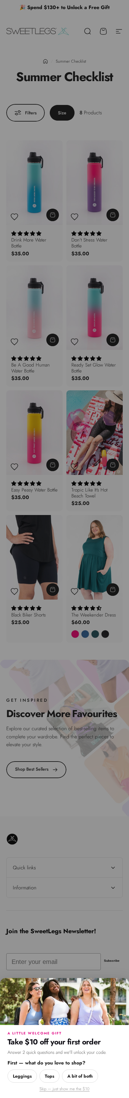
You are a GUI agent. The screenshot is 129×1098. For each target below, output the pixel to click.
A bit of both (80, 1076)
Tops (49, 1076)
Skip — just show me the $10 (64, 1089)
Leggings (22, 1076)
